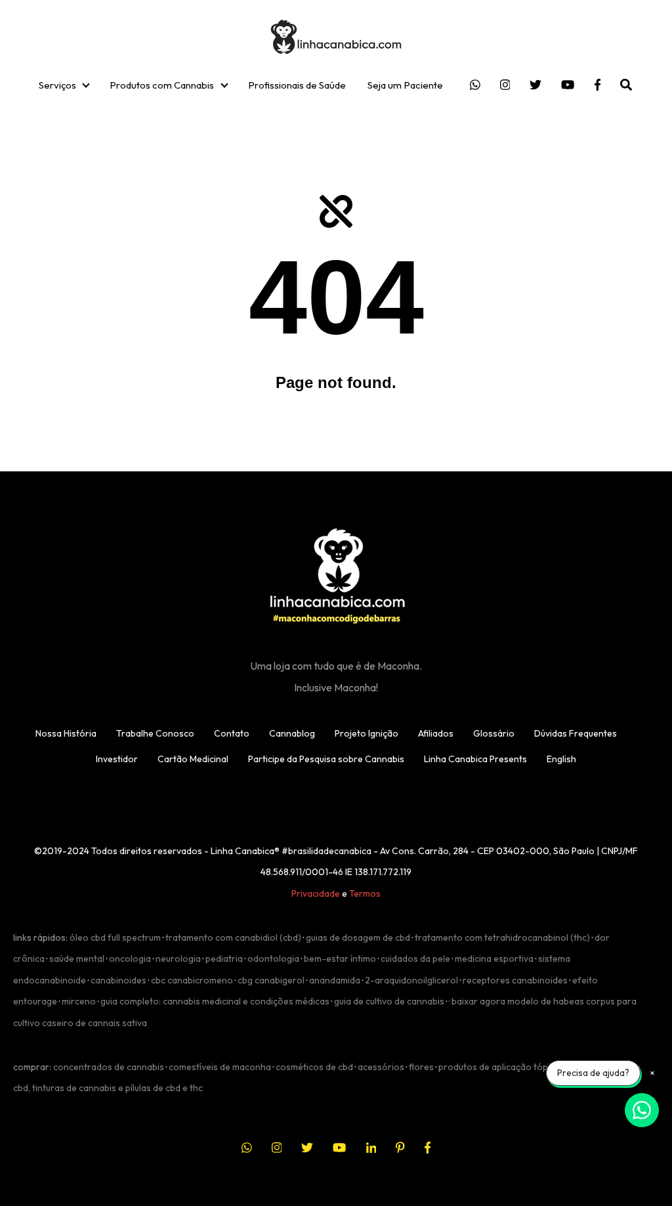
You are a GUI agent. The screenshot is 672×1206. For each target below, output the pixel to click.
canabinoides (118, 980)
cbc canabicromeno (192, 980)
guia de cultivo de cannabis (389, 1001)
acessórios (381, 1067)
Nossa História (65, 733)
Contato (231, 733)
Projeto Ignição (366, 733)
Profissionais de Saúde (297, 85)
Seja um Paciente (405, 85)
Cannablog (292, 733)
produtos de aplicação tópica (499, 1067)
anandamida (334, 980)
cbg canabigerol (271, 980)
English (561, 759)
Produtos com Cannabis (162, 85)
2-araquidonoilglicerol (411, 980)
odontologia (273, 958)
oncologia (130, 958)
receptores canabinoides (515, 980)
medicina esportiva (494, 958)
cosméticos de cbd (314, 1067)
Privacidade (315, 893)
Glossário (493, 733)
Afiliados (435, 733)
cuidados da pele (415, 958)
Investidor (117, 759)
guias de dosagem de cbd (358, 937)
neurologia (178, 958)
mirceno (79, 1001)
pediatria (224, 958)
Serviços (57, 85)
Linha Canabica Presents (475, 759)
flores (421, 1067)
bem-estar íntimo (340, 958)
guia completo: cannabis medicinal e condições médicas (214, 1001)
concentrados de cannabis (108, 1067)
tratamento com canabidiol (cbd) (233, 937)
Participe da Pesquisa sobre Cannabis (326, 759)
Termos (365, 893)
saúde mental (76, 958)
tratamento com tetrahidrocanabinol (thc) (502, 937)
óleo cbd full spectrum (115, 937)
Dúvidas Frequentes (575, 733)
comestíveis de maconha (220, 1067)
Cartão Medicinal (193, 759)
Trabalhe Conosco (155, 733)
